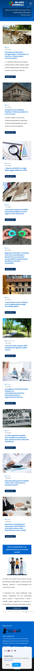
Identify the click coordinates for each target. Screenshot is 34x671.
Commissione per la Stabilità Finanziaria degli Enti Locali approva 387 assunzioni (16, 211)
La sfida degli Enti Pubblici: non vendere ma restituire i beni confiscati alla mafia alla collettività (17, 438)
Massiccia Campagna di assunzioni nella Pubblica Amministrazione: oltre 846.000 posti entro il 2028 (15, 527)
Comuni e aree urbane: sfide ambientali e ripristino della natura (16, 348)
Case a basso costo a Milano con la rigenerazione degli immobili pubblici (16, 304)
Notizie (7, 47)
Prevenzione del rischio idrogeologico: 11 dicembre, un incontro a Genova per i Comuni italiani (17, 55)
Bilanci (7, 341)
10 (28, 611)
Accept (16, 664)
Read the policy (8, 660)
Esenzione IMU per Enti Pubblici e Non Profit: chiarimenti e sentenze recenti (17, 483)
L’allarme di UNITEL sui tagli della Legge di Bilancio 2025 (16, 169)
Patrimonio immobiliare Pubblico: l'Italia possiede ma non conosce (16, 112)
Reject (8, 664)
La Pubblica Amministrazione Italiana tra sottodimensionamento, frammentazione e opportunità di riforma (16, 393)
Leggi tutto (10, 77)
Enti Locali (8, 163)
